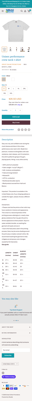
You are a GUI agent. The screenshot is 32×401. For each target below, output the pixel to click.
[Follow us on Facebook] (3, 373)
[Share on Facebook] (19, 129)
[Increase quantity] (20, 110)
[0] (29, 11)
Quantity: (5, 110)
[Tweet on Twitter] (25, 129)
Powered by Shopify (7, 397)
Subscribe (7, 355)
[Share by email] (29, 129)
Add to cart (16, 117)
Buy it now (16, 122)
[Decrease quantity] (11, 110)
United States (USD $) (9, 364)
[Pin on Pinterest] (22, 129)
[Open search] (22, 11)
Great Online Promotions (11, 64)
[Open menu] (3, 11)
